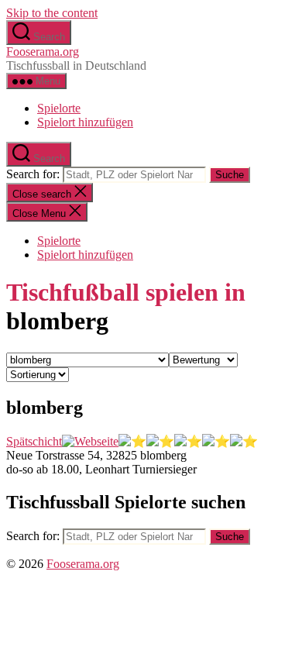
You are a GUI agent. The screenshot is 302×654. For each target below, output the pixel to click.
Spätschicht (34, 441)
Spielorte (59, 108)
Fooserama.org (42, 51)
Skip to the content (52, 12)
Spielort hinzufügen (85, 122)
